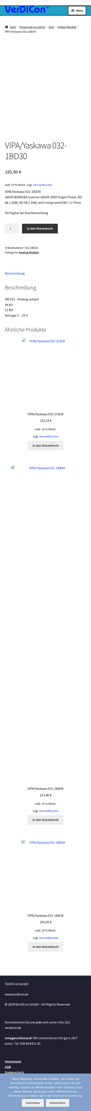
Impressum (13, 1061)
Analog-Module (67, 27)
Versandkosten (42, 185)
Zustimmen (33, 1103)
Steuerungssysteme (32, 27)
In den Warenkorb (40, 228)
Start (13, 27)
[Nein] (86, 1092)
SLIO (51, 27)
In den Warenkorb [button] (46, 445)
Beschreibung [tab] (15, 273)
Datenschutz (14, 1072)
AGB (8, 1067)
